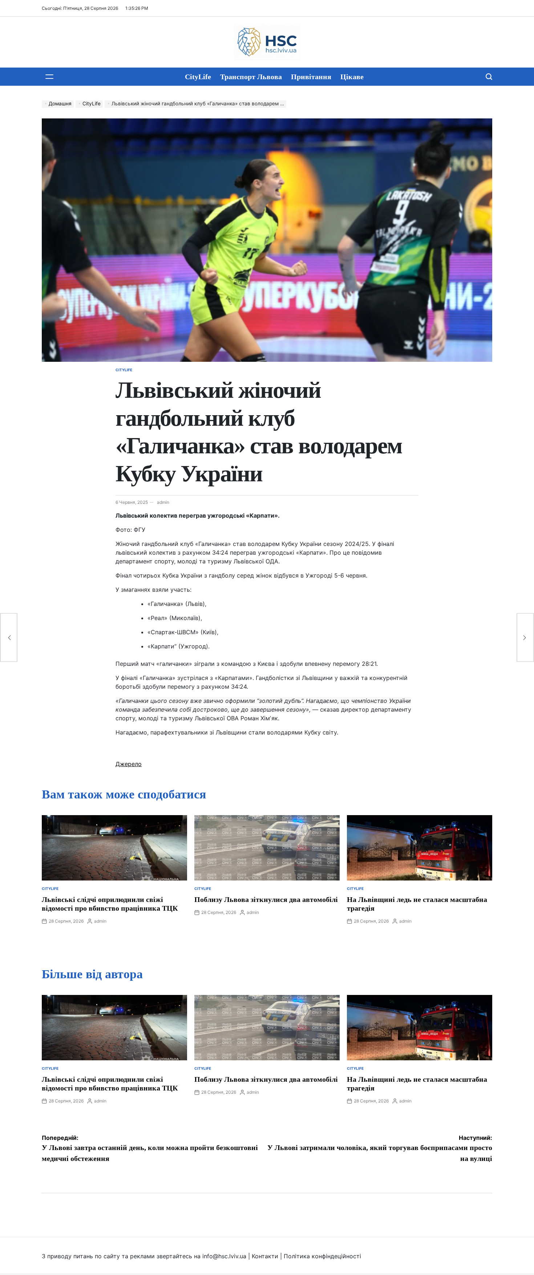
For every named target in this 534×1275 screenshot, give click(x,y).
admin (163, 502)
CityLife (198, 77)
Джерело (129, 764)
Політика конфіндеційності (322, 1256)
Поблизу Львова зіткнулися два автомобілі (266, 899)
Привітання (311, 77)
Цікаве (352, 77)
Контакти (265, 1256)
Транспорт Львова (251, 77)
